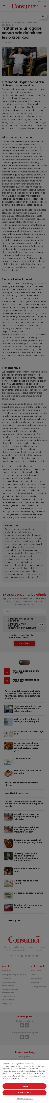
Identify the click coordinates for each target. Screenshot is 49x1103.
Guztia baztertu (25, 1092)
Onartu (24, 1086)
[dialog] (24, 1081)
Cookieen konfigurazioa (25, 1099)
